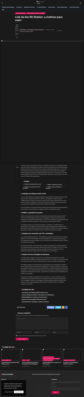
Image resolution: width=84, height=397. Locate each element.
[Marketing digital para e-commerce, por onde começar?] (52, 355)
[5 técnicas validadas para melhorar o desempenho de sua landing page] (31, 355)
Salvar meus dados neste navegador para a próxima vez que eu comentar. (31, 335)
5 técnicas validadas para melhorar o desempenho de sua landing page (38, 294)
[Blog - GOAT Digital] (42, 3)
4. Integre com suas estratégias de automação (54, 187)
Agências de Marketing (48, 357)
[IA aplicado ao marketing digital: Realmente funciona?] (73, 355)
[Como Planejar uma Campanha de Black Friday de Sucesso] (11, 355)
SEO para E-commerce (47, 360)
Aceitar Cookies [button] (18, 391)
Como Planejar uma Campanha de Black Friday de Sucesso (35, 292)
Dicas (24, 360)
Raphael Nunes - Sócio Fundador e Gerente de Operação (32, 29)
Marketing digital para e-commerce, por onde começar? (34, 297)
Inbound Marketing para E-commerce (35, 13)
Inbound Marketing (20, 13)
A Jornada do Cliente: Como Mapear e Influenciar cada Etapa (35, 301)
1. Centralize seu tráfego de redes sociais (32, 184)
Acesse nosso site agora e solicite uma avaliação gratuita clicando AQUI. (46, 374)
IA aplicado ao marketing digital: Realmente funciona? (34, 299)
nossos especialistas (34, 282)
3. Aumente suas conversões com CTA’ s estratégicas (32, 187)
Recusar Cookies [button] (8, 391)
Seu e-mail (53, 386)
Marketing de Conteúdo (69, 360)
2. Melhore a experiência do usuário (54, 184)
